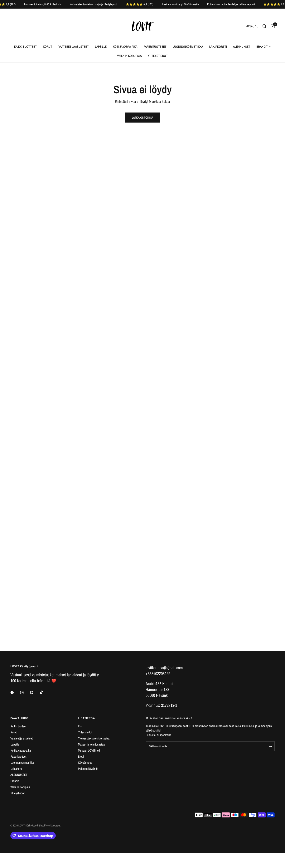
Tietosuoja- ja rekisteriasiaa (94, 738)
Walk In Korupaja (129, 56)
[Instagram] (24, 692)
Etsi (80, 726)
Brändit (262, 46)
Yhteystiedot (158, 56)
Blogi (81, 756)
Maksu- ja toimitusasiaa (91, 744)
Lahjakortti (218, 46)
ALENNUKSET (241, 46)
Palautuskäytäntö (88, 768)
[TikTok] (44, 692)
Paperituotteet (155, 46)
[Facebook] (15, 692)
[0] (272, 26)
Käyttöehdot (85, 762)
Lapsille (101, 46)
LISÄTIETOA (86, 718)
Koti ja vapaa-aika (125, 46)
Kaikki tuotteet (25, 46)
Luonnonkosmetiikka (188, 46)
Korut (47, 46)
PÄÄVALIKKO (19, 718)
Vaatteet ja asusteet (73, 46)
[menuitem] (25, 46)
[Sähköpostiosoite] (270, 746)
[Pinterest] (34, 692)
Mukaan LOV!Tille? (89, 750)
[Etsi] (264, 26)
